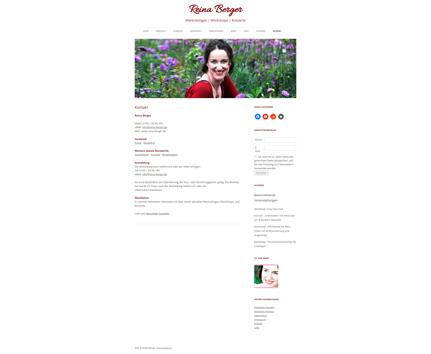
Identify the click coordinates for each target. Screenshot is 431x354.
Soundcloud (141, 154)
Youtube (155, 154)
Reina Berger (215, 10)
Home (145, 31)
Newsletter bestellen (158, 213)
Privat (138, 142)
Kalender (261, 31)
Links (256, 327)
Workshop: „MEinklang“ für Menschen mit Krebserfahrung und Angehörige (272, 231)
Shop (246, 31)
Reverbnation (170, 154)
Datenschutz (260, 315)
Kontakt (277, 31)
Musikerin (149, 142)
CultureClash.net (164, 347)
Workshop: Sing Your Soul (268, 209)
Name (258, 139)
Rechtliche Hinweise (264, 311)
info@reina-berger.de (154, 127)
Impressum (260, 319)
